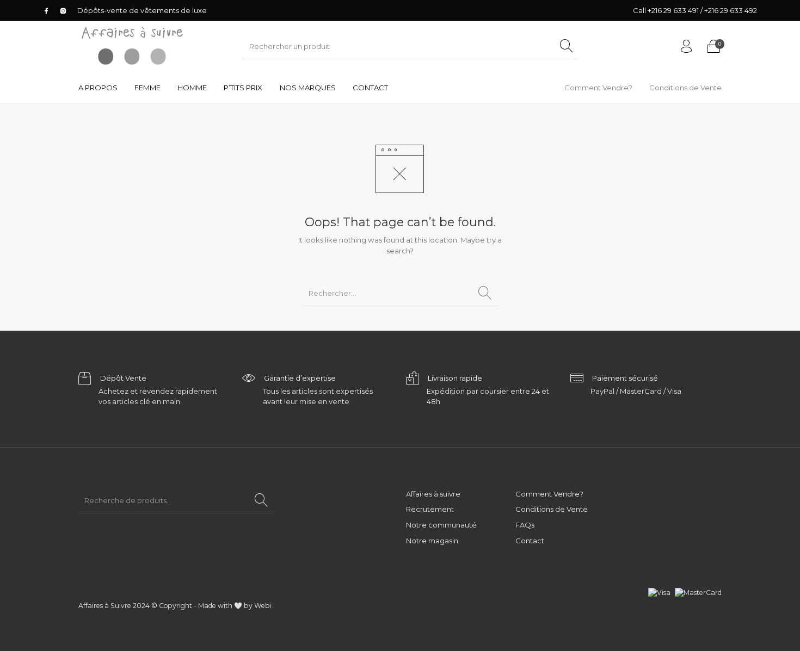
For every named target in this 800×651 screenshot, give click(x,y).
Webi (263, 606)
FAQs (524, 524)
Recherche (261, 500)
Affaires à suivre (433, 493)
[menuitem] (98, 87)
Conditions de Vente (551, 509)
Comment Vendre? (549, 493)
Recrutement (430, 509)
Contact (529, 540)
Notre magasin (432, 540)
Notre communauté (441, 524)
